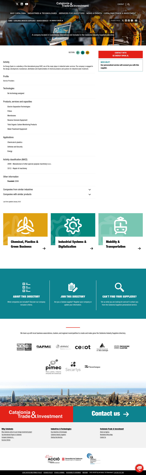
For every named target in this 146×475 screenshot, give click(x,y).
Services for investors (71, 14)
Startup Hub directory (56, 437)
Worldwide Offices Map (106, 435)
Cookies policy (48, 472)
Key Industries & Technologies (59, 432)
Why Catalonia (18, 14)
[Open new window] (102, 347)
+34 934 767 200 (119, 472)
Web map (85, 472)
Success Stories (6, 440)
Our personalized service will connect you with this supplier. (120, 65)
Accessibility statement (73, 472)
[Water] (92, 52)
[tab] (49, 189)
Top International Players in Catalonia (11, 435)
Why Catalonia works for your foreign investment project (17, 432)
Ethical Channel (59, 472)
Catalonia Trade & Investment (120, 14)
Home (10, 21)
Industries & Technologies (42, 14)
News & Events (94, 14)
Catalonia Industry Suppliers (24, 21)
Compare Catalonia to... (8, 437)
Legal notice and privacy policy (32, 472)
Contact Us (103, 437)
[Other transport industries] (78, 52)
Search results (42, 21)
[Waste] (87, 52)
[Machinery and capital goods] (83, 52)
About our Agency (104, 432)
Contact (120, 4)
